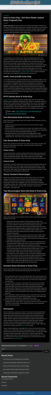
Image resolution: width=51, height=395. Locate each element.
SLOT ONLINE (6, 15)
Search (3, 349)
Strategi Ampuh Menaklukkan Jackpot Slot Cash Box (16, 372)
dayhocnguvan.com (17, 338)
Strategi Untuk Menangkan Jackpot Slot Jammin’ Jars (16, 362)
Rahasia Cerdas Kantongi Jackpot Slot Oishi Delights (16, 366)
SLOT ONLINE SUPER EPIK (25, 71)
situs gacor (4, 385)
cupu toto (24, 325)
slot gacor (3, 382)
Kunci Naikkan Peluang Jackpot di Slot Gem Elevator (16, 369)
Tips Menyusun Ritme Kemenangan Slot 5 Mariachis (16, 359)
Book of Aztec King (8, 99)
